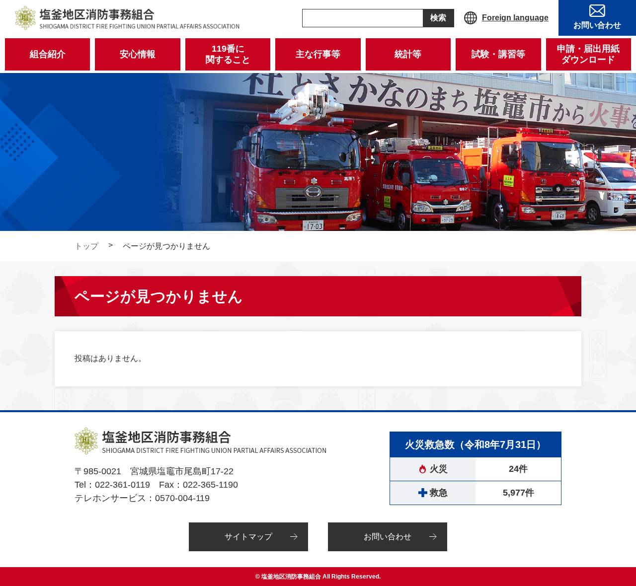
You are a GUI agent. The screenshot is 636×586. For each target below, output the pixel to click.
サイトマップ (248, 536)
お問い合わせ (387, 536)
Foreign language (515, 17)
